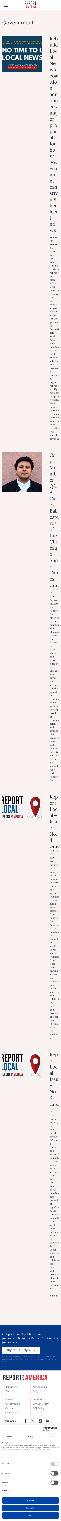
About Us (10, 1399)
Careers (10, 1408)
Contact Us (11, 1412)
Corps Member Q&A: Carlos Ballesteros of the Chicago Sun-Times (54, 517)
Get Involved (12, 1403)
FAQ (7, 1391)
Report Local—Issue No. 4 (54, 818)
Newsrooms (40, 1386)
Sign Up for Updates (21, 1350)
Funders (37, 1399)
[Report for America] (30, 4)
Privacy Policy (40, 1403)
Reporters (11, 1386)
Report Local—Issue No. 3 (54, 1076)
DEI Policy (38, 1408)
